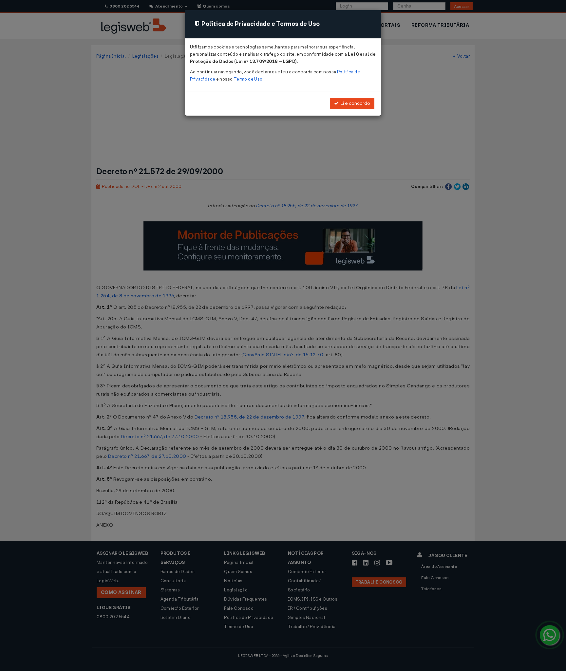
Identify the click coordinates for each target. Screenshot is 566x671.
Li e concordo (354, 103)
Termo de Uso (248, 79)
